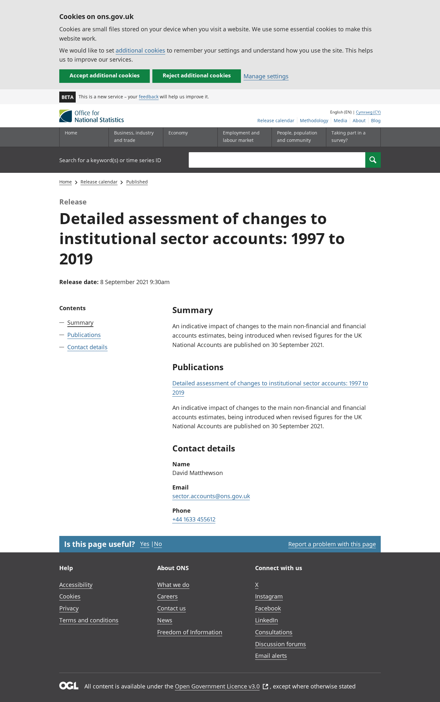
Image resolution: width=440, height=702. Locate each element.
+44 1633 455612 (193, 519)
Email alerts (271, 655)
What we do (173, 584)
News (164, 620)
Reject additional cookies (197, 75)
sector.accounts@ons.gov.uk (211, 496)
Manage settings (266, 76)
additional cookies (140, 50)
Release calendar (275, 120)
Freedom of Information (189, 632)
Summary (80, 322)
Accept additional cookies (104, 75)
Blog (376, 120)
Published (137, 182)
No (158, 544)
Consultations (273, 632)
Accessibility (75, 584)
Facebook (268, 608)
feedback (148, 97)
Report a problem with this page (332, 544)
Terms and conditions (89, 620)
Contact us (171, 608)
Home (71, 133)
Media (340, 120)
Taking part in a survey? (348, 136)
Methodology (314, 120)
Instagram (269, 596)
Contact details (87, 347)
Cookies (70, 596)
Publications (84, 335)
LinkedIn (266, 620)
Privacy (69, 608)
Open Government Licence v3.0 (217, 686)
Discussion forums (280, 644)
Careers (167, 596)
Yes (144, 544)
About (359, 120)
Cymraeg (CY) (368, 112)
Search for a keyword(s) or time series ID (110, 160)
